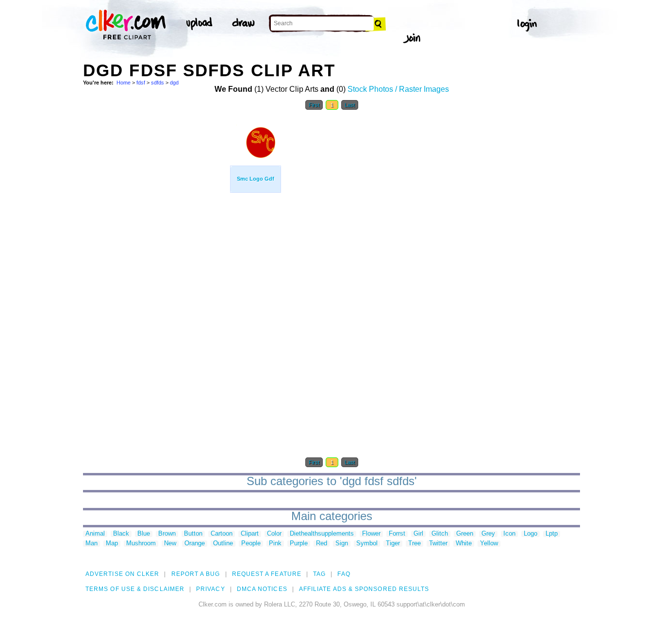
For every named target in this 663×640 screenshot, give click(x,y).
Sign (341, 543)
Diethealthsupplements (322, 534)
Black (121, 534)
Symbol (367, 543)
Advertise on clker (122, 574)
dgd (174, 82)
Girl (418, 534)
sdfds (157, 82)
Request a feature (266, 574)
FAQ (343, 574)
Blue (143, 534)
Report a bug (195, 574)
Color (274, 534)
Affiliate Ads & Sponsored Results (364, 589)
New (170, 543)
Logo (530, 534)
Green (464, 534)
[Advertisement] (156, 261)
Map (112, 543)
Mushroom (141, 543)
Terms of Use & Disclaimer (134, 589)
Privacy (210, 589)
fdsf (140, 82)
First (314, 105)
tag (319, 574)
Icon (509, 534)
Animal (95, 534)
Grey (488, 534)
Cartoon (221, 534)
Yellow (489, 543)
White (464, 543)
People (251, 543)
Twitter (438, 543)
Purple (299, 543)
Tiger (393, 543)
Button (193, 534)
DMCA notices (262, 589)
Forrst (397, 534)
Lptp (552, 534)
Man (91, 543)
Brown (167, 534)
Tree (414, 543)
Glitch (439, 534)
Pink (275, 543)
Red (321, 543)
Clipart (250, 534)
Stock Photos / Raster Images (398, 89)
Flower (371, 534)
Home (123, 82)
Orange (194, 543)
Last (350, 105)
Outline (223, 543)
